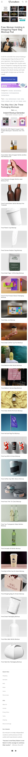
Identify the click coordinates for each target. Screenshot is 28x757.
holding (22, 99)
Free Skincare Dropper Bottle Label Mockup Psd (11, 179)
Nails (4, 683)
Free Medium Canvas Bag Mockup (11, 388)
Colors (4, 691)
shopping (20, 101)
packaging (7, 101)
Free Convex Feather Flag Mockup (11, 250)
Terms (4, 716)
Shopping (5, 675)
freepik (18, 99)
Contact (4, 708)
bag (7, 99)
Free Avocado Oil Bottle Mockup (11, 548)
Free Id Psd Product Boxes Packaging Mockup (12, 296)
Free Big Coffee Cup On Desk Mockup (12, 571)
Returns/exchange (7, 723)
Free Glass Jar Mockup (8, 320)
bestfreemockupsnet (12, 99)
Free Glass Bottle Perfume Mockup (11, 410)
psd (17, 101)
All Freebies (11, 90)
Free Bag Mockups (4, 93)
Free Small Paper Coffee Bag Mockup (12, 273)
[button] (2, 1)
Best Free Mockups (17, 90)
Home (4, 687)
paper (11, 101)
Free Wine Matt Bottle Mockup (10, 639)
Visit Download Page (9, 79)
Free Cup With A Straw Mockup (10, 456)
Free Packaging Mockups (14, 93)
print (14, 101)
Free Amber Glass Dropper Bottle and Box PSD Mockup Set (14, 155)
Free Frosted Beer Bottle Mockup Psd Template (12, 204)
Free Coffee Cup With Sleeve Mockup (12, 479)
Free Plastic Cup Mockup (8, 227)
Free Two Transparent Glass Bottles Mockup (12, 524)
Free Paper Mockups (5, 95)
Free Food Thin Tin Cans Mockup (11, 501)
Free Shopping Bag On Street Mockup (12, 594)
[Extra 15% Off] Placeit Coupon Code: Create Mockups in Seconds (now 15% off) (12, 130)
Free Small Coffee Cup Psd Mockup (12, 342)
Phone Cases (6, 695)
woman (24, 101)
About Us (5, 704)
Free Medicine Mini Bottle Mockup (11, 365)
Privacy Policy (6, 712)
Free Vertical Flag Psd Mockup (10, 433)
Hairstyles (5, 679)
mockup (2, 101)
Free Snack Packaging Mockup (10, 616)
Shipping (5, 720)
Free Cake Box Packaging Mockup (11, 662)
